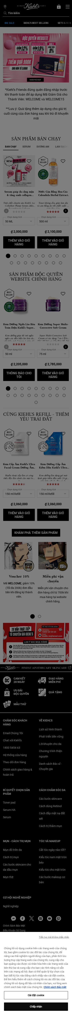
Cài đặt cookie (36, 995)
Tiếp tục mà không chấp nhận (54, 937)
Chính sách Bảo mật (55, 987)
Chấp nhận (36, 1006)
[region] (36, 973)
